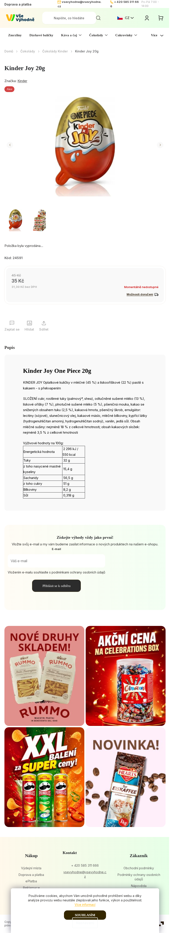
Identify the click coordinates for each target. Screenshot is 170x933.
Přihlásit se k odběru (56, 586)
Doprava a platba (17, 4)
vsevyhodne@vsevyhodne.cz (84, 874)
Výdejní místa (31, 868)
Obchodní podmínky (139, 868)
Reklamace (31, 888)
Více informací (85, 904)
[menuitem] (15, 35)
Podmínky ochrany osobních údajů (138, 877)
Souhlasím (85, 915)
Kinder (22, 81)
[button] (10, 145)
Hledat (98, 18)
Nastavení (85, 923)
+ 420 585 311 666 (85, 865)
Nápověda (139, 886)
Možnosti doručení (140, 294)
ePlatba (31, 881)
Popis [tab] (9, 347)
